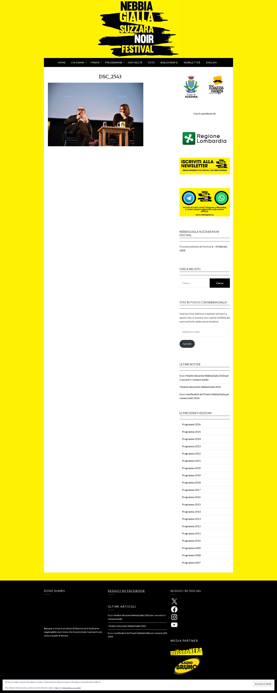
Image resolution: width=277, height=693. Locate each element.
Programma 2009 (191, 548)
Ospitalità (135, 62)
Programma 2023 (191, 446)
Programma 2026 (191, 424)
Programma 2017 (191, 489)
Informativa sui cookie (71, 688)
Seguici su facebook (126, 591)
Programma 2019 (191, 475)
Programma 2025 (191, 431)
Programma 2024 (191, 438)
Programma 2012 (191, 526)
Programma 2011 (191, 533)
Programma (113, 62)
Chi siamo (77, 62)
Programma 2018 (191, 482)
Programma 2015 (191, 504)
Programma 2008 (191, 555)
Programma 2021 (191, 460)
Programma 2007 (191, 562)
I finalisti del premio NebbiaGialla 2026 (200, 386)
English (211, 62)
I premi (95, 62)
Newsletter (192, 62)
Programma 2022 (191, 453)
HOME (62, 62)
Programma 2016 (191, 497)
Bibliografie (169, 62)
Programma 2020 (191, 468)
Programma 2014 (191, 511)
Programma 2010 (191, 540)
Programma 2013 (191, 518)
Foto (151, 62)
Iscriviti (187, 343)
